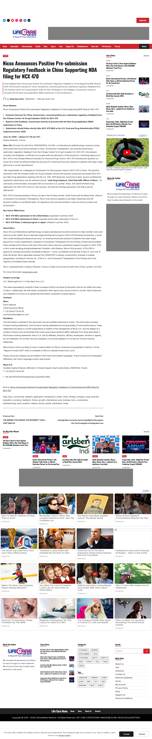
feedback (26, 400)
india (89, 681)
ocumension (82, 400)
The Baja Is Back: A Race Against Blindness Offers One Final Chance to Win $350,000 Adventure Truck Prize (121, 65)
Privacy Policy (121, 688)
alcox (10, 397)
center (59, 397)
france (35, 400)
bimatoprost (50, 397)
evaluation (7, 400)
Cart (117, 667)
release (34, 403)
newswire (82, 685)
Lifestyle (104, 658)
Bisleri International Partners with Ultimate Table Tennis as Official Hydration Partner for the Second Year (121, 80)
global (104, 677)
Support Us (120, 695)
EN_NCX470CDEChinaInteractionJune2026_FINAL (27, 377)
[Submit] (146, 651)
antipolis (29, 397)
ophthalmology (9, 403)
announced (19, 397)
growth (42, 400)
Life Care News (60, 711)
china (65, 397)
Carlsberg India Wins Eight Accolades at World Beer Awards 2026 (119, 94)
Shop (117, 691)
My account (120, 684)
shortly (41, 403)
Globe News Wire (17, 99)
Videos (81, 666)
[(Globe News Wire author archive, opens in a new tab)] (4, 100)
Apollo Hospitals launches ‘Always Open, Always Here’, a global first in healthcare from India (120, 108)
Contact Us (120, 674)
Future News (83, 658)
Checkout (119, 671)
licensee (66, 400)
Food (107, 91)
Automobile (83, 650)
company (81, 397)
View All (146, 55)
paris (19, 403)
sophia (48, 403)
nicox (73, 400)
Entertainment (84, 654)
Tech (107, 119)
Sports (108, 76)
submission (57, 403)
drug (88, 397)
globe (81, 681)
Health (5, 56)
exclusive (17, 400)
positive (26, 403)
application (38, 397)
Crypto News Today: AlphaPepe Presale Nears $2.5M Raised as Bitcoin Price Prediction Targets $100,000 (119, 124)
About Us (119, 664)
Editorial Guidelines (123, 678)
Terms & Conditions (124, 698)
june (60, 400)
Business (94, 650)
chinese (72, 397)
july (95, 681)
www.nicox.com (30, 272)
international (51, 400)
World (100, 685)
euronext (95, 397)
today (65, 403)
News (81, 662)
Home (118, 681)
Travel (105, 662)
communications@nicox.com (16, 314)
